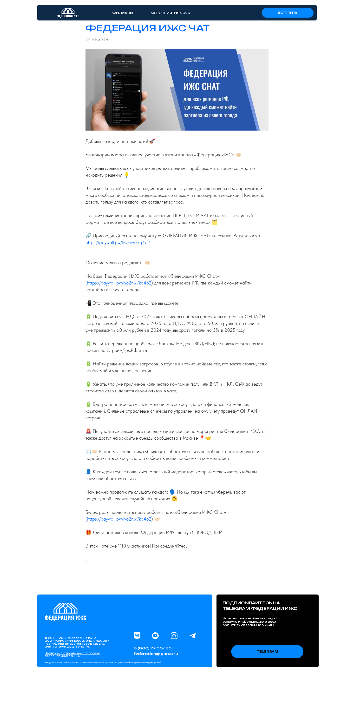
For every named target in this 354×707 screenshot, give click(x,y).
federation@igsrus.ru (156, 654)
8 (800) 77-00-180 (153, 648)
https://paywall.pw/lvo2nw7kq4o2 (117, 242)
